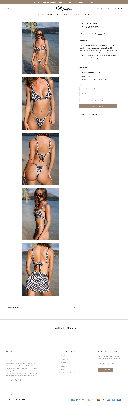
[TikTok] (25, 380)
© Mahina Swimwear (16, 400)
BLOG (87, 14)
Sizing (63, 369)
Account (99, 8)
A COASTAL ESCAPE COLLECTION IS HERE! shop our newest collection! (64, 2)
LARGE (106, 89)
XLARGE (83, 94)
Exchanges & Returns (68, 373)
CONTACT (77, 14)
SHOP (49, 14)
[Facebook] (7, 380)
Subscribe (105, 370)
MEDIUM (97, 89)
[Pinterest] (20, 380)
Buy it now (98, 106)
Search (109, 8)
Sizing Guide (12, 307)
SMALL (88, 89)
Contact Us (64, 359)
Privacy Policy (65, 363)
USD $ (7, 8)
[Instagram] (16, 380)
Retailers (64, 356)
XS (81, 89)
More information (89, 114)
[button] (98, 34)
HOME (40, 14)
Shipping (64, 366)
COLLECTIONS (62, 14)
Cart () (119, 8)
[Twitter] (11, 380)
